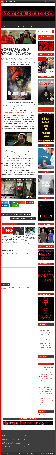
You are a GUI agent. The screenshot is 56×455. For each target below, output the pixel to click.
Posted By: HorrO (5, 57)
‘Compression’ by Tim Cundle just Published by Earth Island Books (18, 238)
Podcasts (4, 26)
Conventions (29, 23)
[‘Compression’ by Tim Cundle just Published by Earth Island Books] (18, 230)
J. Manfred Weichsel (44, 376)
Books (18, 23)
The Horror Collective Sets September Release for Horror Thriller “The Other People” (45, 350)
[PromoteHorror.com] (28, 13)
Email (2, 274)
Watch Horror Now (27, 26)
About (3, 23)
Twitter (27, 439)
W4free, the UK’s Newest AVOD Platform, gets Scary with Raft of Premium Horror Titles (7, 237)
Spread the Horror (20, 59)
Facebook (28, 442)
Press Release (4, 42)
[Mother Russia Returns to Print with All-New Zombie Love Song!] (30, 230)
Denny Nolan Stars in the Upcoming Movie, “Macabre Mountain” (16, 214)
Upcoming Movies (17, 26)
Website (3, 279)
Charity (23, 23)
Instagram (28, 444)
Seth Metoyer (43, 396)
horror (5, 59)
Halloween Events (46, 23)
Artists (7, 23)
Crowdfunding (37, 23)
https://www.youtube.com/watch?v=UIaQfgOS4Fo (18, 112)
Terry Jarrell (42, 367)
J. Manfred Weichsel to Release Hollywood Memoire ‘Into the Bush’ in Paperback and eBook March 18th (46, 381)
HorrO (4, 244)
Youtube (28, 446)
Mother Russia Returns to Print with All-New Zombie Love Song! (30, 238)
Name (2, 269)
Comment (3, 255)
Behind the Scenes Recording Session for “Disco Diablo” (22, 218)
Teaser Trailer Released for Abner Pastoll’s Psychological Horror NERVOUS (45, 339)
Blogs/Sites (13, 23)
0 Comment (13, 57)
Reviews (10, 26)
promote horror (14, 59)
